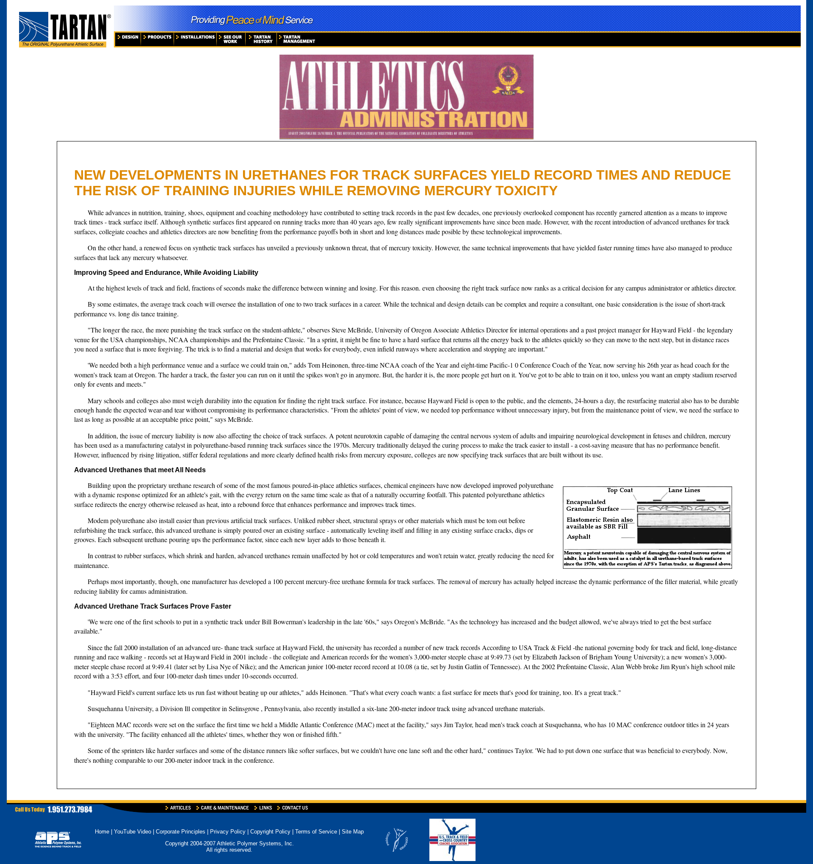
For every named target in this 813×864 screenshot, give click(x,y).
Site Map (353, 831)
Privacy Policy (228, 831)
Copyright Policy (270, 831)
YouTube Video (133, 831)
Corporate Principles (180, 831)
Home (102, 831)
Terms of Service (316, 831)
